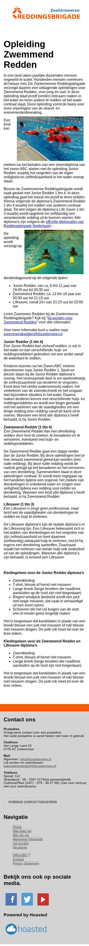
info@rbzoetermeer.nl (35, 759)
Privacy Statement (26, 863)
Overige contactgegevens (32, 802)
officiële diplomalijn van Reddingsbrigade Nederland (44, 224)
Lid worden (21, 843)
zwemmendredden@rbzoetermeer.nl (33, 334)
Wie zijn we (21, 835)
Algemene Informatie (28, 839)
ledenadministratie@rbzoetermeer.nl (30, 766)
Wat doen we (22, 831)
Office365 (20, 855)
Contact (18, 859)
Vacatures (20, 847)
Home (17, 827)
